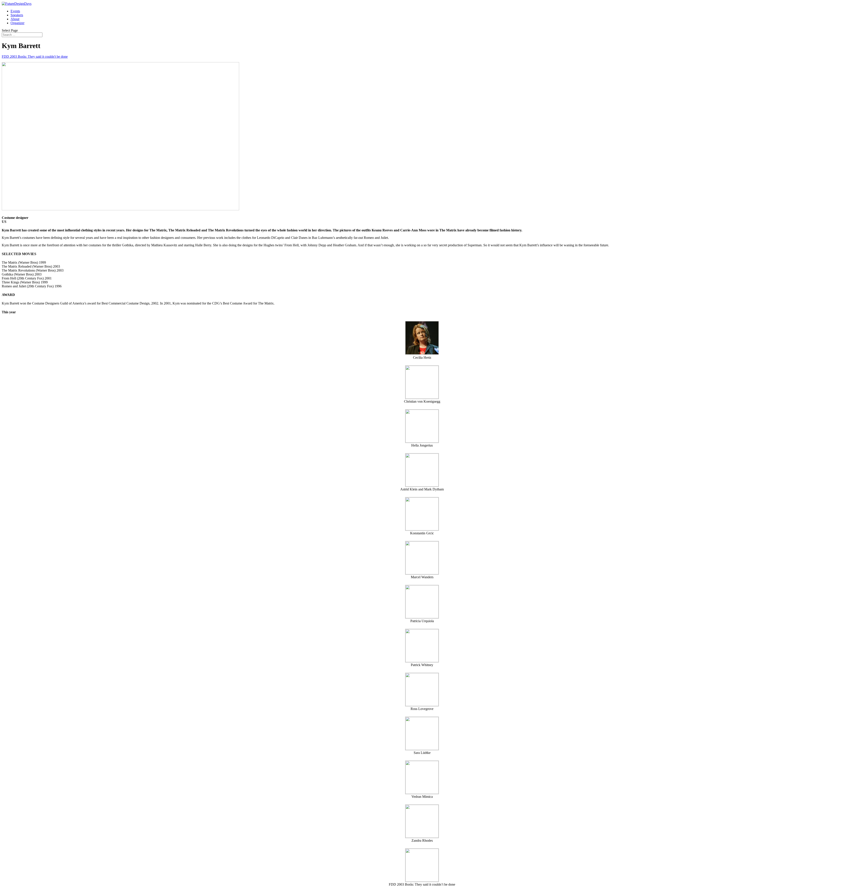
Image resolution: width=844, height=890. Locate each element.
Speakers (17, 15)
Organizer (17, 23)
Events (15, 11)
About (15, 19)
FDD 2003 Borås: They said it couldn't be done (35, 56)
